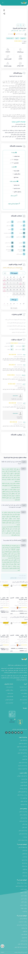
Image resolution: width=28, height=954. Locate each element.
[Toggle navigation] (3, 3)
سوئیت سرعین (23, 905)
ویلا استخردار (24, 779)
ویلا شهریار (24, 759)
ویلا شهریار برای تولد (22, 768)
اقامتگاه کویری (24, 782)
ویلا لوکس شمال (23, 814)
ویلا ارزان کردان (24, 940)
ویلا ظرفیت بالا (24, 798)
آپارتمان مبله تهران (23, 743)
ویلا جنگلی (24, 824)
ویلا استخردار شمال (23, 830)
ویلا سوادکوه (24, 928)
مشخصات (8, 51)
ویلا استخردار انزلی (23, 833)
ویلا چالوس (24, 853)
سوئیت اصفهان (23, 892)
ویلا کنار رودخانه (23, 788)
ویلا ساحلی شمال (23, 821)
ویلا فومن (25, 931)
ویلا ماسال (24, 850)
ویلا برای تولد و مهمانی (22, 775)
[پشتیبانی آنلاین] (2, 946)
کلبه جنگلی (24, 827)
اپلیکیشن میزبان (9, 702)
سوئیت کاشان (24, 889)
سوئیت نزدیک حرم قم (22, 883)
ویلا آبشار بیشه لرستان (22, 925)
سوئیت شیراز (24, 895)
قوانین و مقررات (7, 59)
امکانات (20, 58)
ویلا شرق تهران (24, 804)
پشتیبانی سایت (9, 687)
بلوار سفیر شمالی (14, 30)
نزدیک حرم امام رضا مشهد (21, 886)
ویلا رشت (25, 837)
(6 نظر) (23, 43)
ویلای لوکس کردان (23, 749)
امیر (17, 33)
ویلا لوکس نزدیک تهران (22, 746)
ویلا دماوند (24, 875)
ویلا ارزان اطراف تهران (22, 944)
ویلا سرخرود (24, 860)
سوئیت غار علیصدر (23, 921)
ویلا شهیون (24, 937)
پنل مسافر (25, 696)
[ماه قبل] (23, 273)
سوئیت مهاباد (24, 908)
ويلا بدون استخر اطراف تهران (21, 947)
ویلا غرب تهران (24, 801)
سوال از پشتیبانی (13, 577)
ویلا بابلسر (25, 856)
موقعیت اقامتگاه (7, 66)
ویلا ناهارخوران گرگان (22, 791)
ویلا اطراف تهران (23, 740)
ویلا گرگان (25, 869)
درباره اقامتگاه (20, 52)
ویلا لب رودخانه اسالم (22, 795)
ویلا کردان (25, 756)
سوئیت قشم (24, 902)
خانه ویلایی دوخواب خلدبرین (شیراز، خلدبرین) (18, 598)
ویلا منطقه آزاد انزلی (22, 847)
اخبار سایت (24, 702)
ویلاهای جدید (24, 693)
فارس (23, 30)
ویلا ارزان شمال (24, 817)
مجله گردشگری (23, 690)
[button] (23, 25)
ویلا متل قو (24, 863)
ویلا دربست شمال (23, 811)
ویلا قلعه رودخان (23, 918)
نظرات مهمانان (20, 65)
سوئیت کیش (24, 898)
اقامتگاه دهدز (24, 934)
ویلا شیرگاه (24, 866)
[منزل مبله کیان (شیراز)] (14, 17)
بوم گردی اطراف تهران (22, 752)
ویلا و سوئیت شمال (22, 840)
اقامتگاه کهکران (23, 785)
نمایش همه (4, 581)
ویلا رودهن (24, 872)
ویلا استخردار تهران (23, 762)
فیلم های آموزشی (9, 699)
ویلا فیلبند (24, 911)
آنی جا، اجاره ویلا (23, 687)
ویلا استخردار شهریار (22, 765)
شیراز (20, 30)
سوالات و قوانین (9, 690)
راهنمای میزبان (10, 696)
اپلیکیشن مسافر (23, 699)
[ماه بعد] (5, 273)
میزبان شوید (10, 693)
